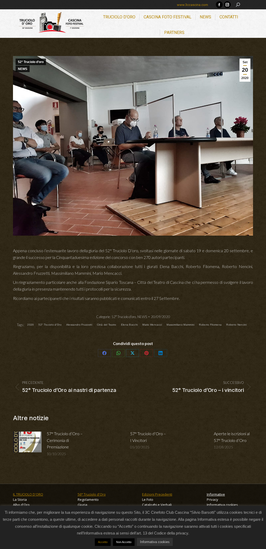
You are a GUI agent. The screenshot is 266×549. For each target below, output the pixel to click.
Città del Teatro (106, 324)
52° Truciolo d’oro (31, 62)
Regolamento (88, 499)
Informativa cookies (222, 504)
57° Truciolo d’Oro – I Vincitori (148, 437)
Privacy (212, 499)
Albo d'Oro (21, 504)
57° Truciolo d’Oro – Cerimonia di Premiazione (65, 440)
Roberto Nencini (236, 324)
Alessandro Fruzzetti (79, 324)
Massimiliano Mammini (180, 324)
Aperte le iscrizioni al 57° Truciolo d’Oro (232, 437)
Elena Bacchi (129, 324)
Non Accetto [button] (123, 542)
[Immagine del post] (27, 442)
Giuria (82, 504)
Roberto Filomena (210, 324)
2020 (30, 324)
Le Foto (147, 499)
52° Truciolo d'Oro (49, 324)
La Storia (20, 499)
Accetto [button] (103, 542)
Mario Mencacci (152, 324)
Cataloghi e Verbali (157, 504)
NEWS (22, 69)
